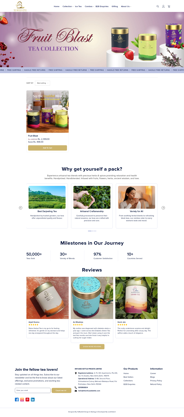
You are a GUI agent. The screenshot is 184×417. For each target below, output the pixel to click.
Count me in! (61, 390)
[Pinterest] (27, 399)
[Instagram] (22, 399)
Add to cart (47, 148)
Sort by (29, 83)
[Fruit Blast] (47, 111)
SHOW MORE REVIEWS (92, 346)
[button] (42, 83)
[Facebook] (17, 399)
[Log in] (163, 6)
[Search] (157, 6)
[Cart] (169, 6)
